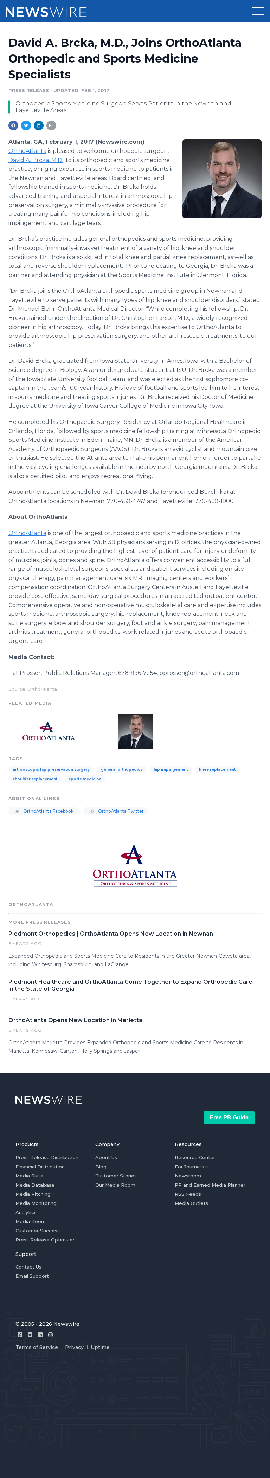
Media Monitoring (36, 1203)
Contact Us (28, 1267)
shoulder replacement (35, 779)
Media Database (34, 1185)
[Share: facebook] (13, 125)
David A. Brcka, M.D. (35, 160)
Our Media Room (115, 1185)
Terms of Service (36, 1347)
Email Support (32, 1276)
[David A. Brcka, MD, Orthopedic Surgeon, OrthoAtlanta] (222, 178)
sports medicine (85, 779)
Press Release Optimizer (45, 1240)
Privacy (74, 1347)
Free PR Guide (229, 1118)
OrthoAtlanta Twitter (120, 811)
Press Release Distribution (46, 1157)
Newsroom (188, 1176)
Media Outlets (191, 1203)
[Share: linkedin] (39, 125)
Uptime (100, 1347)
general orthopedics (121, 769)
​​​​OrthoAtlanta (27, 151)
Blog (101, 1166)
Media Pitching (33, 1194)
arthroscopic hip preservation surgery (51, 769)
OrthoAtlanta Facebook (47, 811)
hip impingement (171, 769)
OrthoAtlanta (27, 533)
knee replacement (217, 769)
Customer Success (37, 1230)
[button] (258, 11)
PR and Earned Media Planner (210, 1185)
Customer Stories (116, 1176)
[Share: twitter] (26, 125)
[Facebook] (20, 1334)
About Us (106, 1157)
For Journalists (192, 1166)
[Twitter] (30, 1334)
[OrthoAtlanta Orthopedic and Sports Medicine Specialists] (48, 730)
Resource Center (195, 1157)
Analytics (26, 1212)
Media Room (30, 1221)
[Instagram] (50, 1334)
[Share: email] (51, 125)
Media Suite (29, 1176)
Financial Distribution (40, 1166)
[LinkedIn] (40, 1334)
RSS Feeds (188, 1194)
